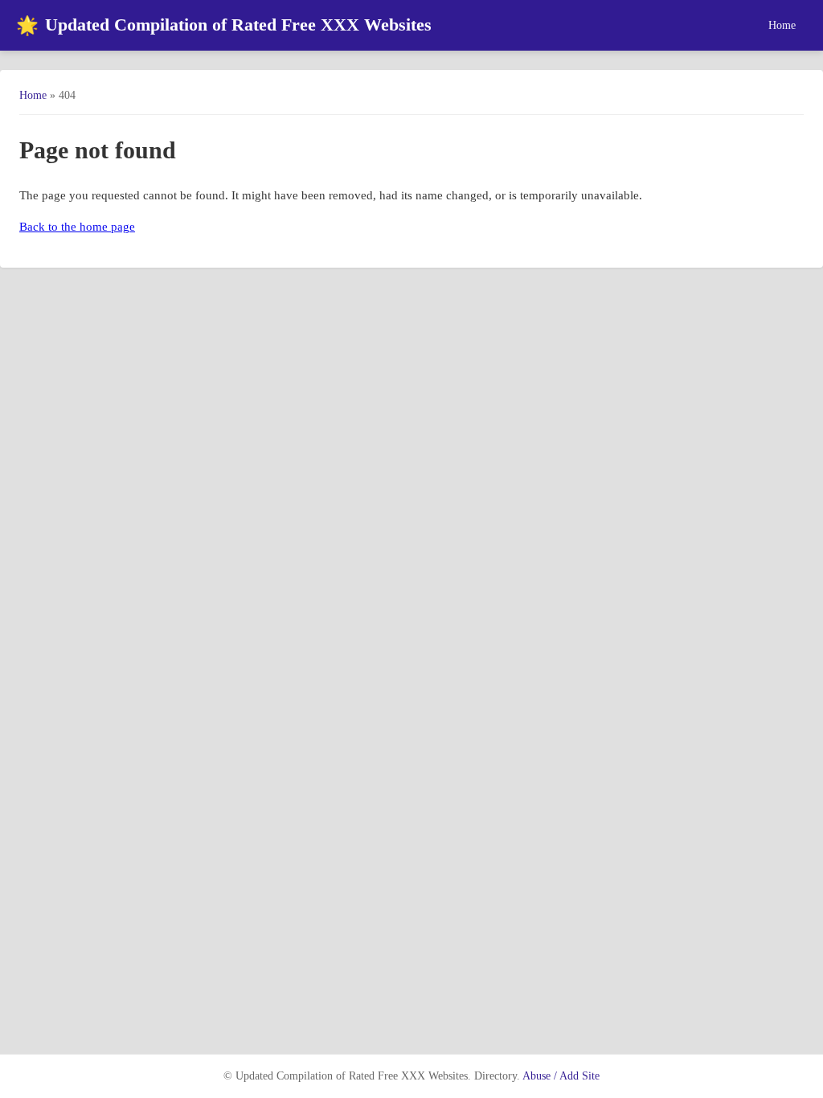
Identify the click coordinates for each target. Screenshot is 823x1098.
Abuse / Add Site (561, 1076)
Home (782, 24)
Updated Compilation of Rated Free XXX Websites (224, 25)
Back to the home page (77, 226)
